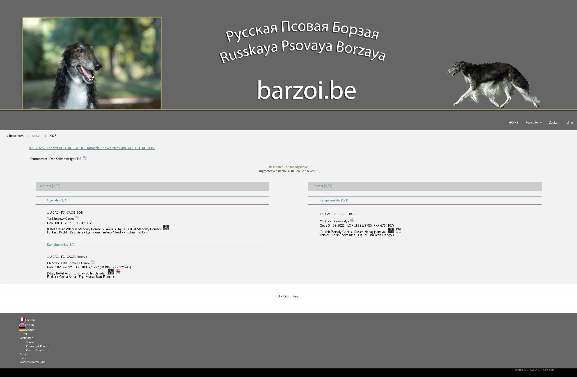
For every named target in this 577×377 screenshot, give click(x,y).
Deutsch (30, 330)
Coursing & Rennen (37, 346)
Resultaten (533, 122)
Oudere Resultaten (37, 350)
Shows (36, 136)
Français (30, 320)
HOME (513, 122)
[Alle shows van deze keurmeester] (84, 159)
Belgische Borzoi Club (32, 362)
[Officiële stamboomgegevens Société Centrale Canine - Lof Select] (118, 273)
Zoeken (554, 122)
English (29, 325)
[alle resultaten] (77, 219)
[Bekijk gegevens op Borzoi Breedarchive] (166, 229)
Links (569, 122)
